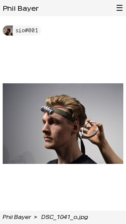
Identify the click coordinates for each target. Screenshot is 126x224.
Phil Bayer (21, 8)
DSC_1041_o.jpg (64, 217)
